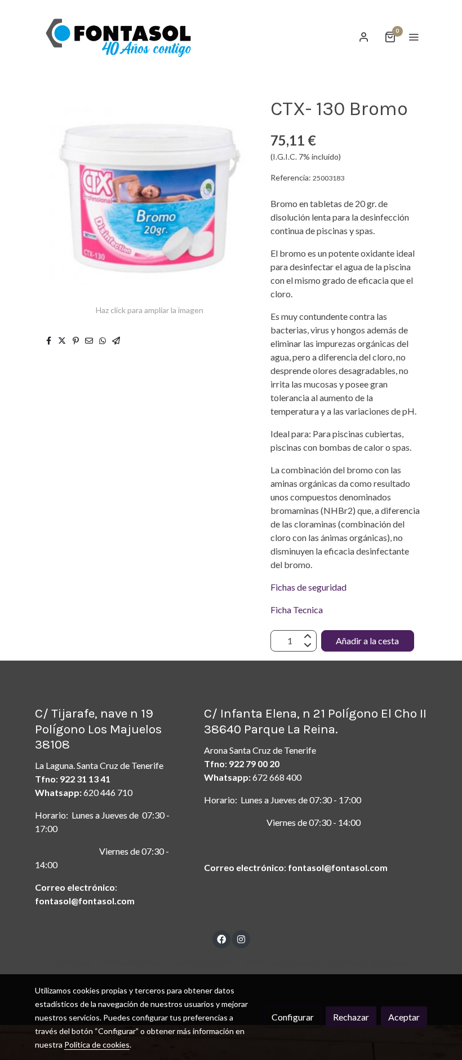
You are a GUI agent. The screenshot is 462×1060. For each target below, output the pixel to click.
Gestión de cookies (204, 962)
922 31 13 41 (85, 778)
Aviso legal (73, 962)
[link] (118, 37)
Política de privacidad (281, 962)
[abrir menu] (413, 36)
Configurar (293, 1016)
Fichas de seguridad (309, 587)
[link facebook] (221, 938)
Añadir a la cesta (367, 640)
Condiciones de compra (366, 962)
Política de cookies (131, 962)
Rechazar (351, 1016)
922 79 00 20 (254, 763)
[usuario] (364, 36)
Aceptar (404, 1016)
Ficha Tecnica (296, 609)
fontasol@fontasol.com (85, 900)
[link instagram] (241, 938)
